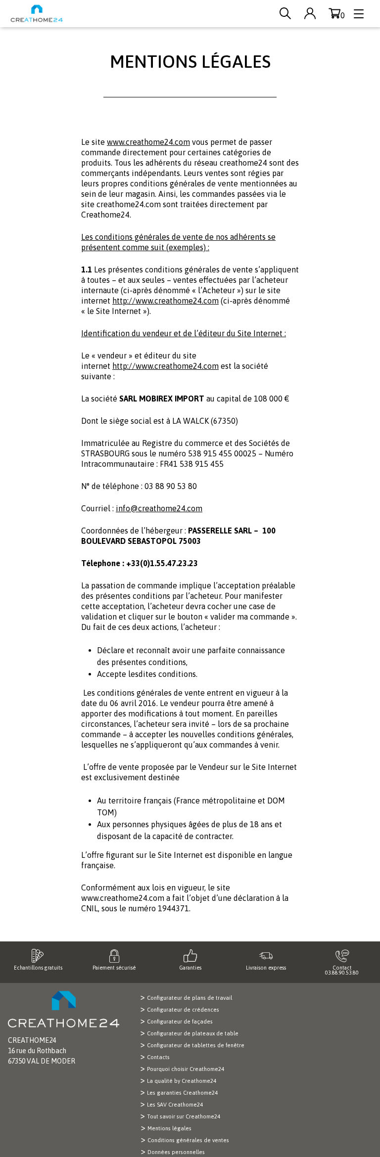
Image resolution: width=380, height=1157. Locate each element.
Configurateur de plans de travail (189, 998)
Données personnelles (176, 1152)
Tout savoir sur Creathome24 (183, 1116)
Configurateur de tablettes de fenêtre (195, 1045)
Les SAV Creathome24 (175, 1105)
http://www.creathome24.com (165, 300)
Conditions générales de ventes (188, 1140)
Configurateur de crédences (183, 1010)
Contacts (158, 1057)
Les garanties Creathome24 (182, 1093)
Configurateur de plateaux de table (192, 1033)
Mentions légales (169, 1128)
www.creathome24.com (148, 141)
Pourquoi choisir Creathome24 (185, 1069)
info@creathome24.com (159, 508)
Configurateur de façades (180, 1021)
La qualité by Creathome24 (181, 1081)
